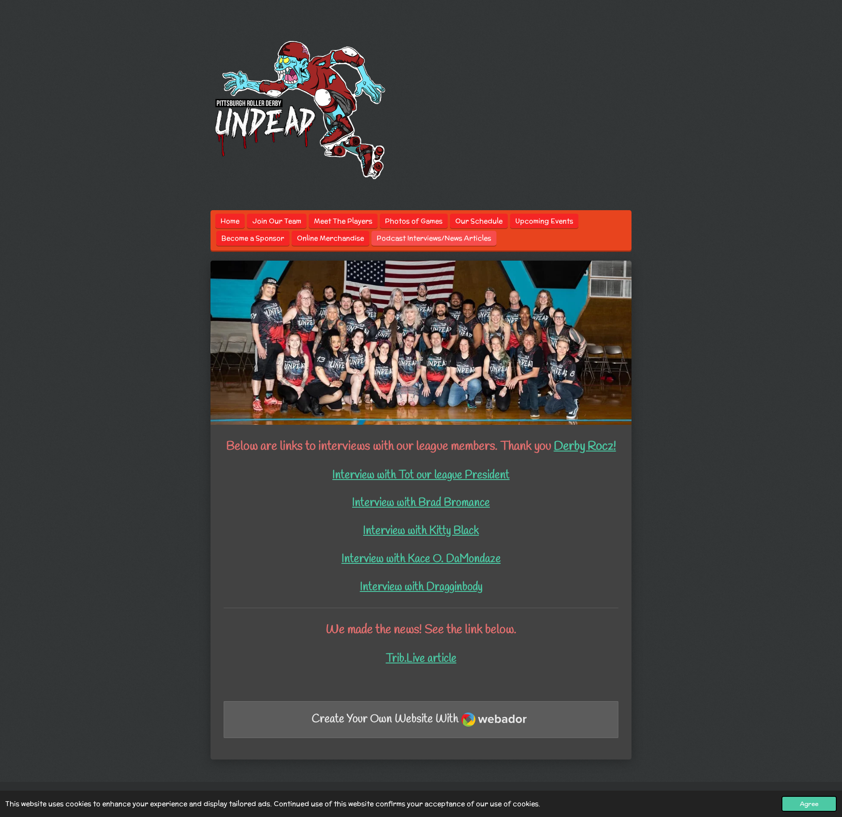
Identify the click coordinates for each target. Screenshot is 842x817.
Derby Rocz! (585, 446)
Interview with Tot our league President (421, 475)
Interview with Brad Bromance (421, 503)
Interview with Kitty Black (421, 531)
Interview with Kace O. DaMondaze (421, 559)
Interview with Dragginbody (421, 587)
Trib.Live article (421, 659)
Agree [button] (809, 803)
